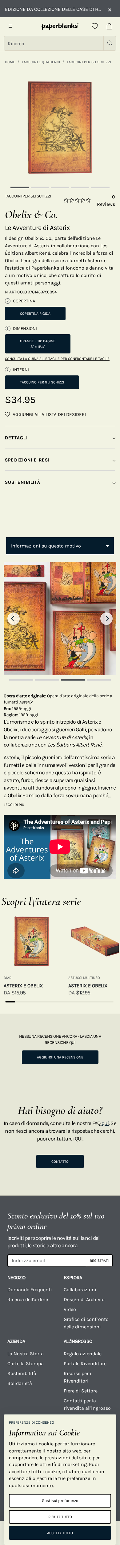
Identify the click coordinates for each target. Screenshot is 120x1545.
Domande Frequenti (29, 1289)
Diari (8, 978)
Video (70, 1309)
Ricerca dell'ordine (27, 1299)
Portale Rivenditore (85, 1363)
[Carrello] (109, 26)
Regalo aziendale (83, 1354)
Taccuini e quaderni (41, 62)
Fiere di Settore (81, 1391)
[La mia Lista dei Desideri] (95, 26)
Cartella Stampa (25, 1363)
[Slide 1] (19, 187)
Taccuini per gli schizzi (89, 62)
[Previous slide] (13, 618)
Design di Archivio (84, 1299)
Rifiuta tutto (60, 1517)
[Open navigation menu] (10, 26)
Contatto (60, 1161)
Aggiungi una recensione (60, 1057)
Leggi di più (14, 805)
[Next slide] (106, 618)
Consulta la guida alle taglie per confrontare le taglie (57, 359)
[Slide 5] (100, 187)
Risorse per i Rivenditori (77, 1377)
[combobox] (60, 546)
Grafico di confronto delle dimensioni (86, 1323)
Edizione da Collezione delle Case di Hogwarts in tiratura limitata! (53, 9)
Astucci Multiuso (84, 978)
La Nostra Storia (25, 1354)
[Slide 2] (40, 187)
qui (105, 1123)
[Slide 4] (80, 187)
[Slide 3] (60, 187)
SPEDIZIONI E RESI (27, 460)
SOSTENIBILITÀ (22, 482)
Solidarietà (19, 1383)
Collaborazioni (80, 1289)
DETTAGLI (16, 437)
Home (10, 62)
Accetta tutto (60, 1533)
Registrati (99, 1260)
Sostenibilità (21, 1373)
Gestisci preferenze (60, 1500)
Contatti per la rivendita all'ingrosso (87, 1404)
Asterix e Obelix (23, 986)
